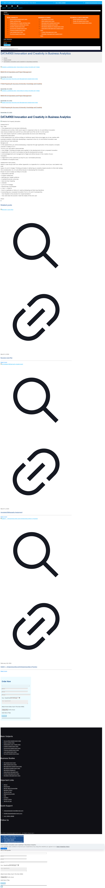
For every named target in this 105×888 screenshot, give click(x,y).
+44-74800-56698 (9, 816)
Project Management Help (11, 774)
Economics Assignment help (12, 748)
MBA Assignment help (10, 764)
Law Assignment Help (10, 752)
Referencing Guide (9, 794)
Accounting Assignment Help (12, 741)
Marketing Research (9, 770)
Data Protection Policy (62, 846)
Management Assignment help (13, 766)
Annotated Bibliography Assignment (11, 512)
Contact (6, 797)
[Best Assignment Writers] (11, 8)
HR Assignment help (10, 763)
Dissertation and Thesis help (12, 744)
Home (5, 58)
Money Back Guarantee (10, 788)
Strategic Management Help (12, 775)
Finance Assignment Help (11, 750)
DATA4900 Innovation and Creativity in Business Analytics (21, 61)
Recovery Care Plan (6, 358)
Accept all (3, 848)
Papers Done (7, 60)
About (5, 784)
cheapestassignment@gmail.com (13, 810)
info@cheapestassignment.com (94, 2)
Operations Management (11, 772)
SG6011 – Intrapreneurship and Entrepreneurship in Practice (19, 667)
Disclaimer (7, 786)
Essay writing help (9, 743)
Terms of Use (8, 792)
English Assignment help (11, 746)
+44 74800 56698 (60, 2)
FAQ (5, 796)
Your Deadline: (6, 698)
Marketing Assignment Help (12, 768)
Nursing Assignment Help (11, 754)
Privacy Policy (8, 799)
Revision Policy (8, 790)
